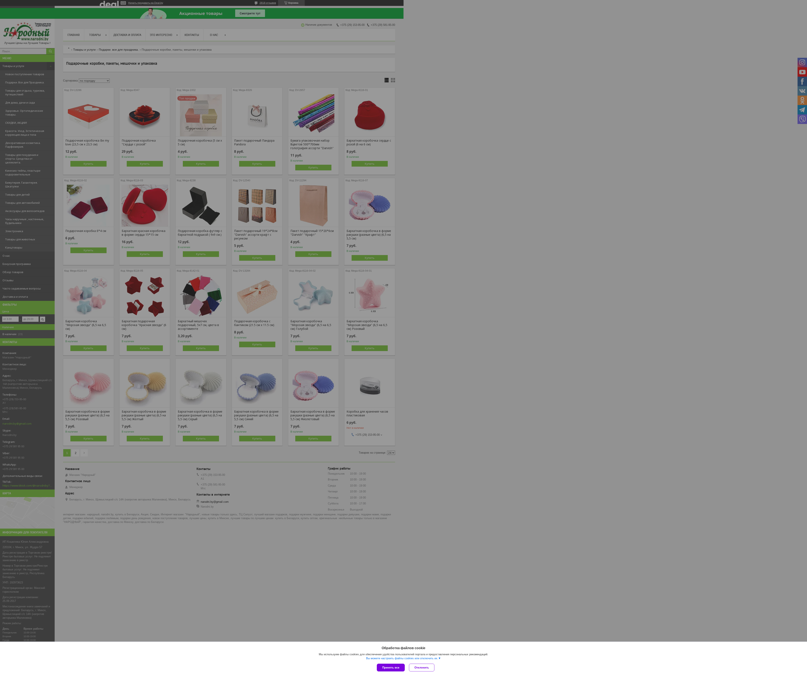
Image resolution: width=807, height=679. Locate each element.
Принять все (390, 667)
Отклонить (421, 667)
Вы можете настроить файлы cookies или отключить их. (402, 658)
